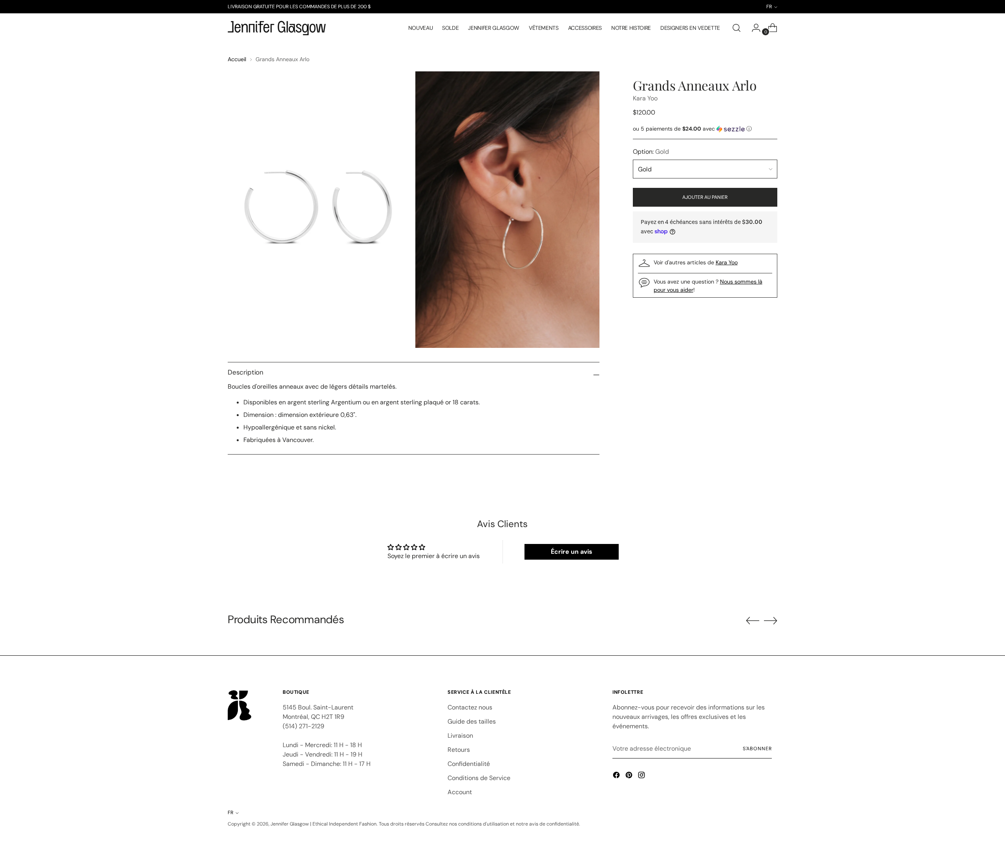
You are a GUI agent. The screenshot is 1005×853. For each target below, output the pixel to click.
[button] (705, 129)
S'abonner (757, 749)
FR (230, 812)
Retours (459, 750)
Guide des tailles (472, 721)
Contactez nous (470, 707)
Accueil (237, 59)
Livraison (460, 735)
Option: (651, 151)
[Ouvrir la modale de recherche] (736, 28)
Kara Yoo (645, 98)
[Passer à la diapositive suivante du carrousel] (770, 620)
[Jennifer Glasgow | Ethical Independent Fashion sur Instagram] (642, 776)
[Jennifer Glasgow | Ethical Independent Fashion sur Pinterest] (629, 776)
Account (460, 792)
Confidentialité (469, 764)
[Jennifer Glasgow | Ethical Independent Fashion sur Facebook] (617, 776)
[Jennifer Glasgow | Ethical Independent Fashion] (277, 28)
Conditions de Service (479, 778)
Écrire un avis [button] (571, 551)
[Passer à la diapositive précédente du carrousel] (752, 620)
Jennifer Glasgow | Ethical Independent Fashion (323, 824)
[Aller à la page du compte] (753, 28)
